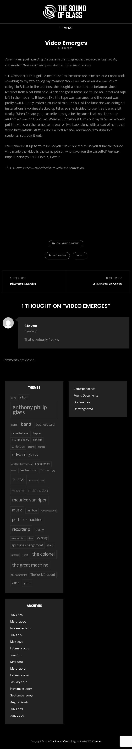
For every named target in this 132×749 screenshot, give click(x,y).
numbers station (48, 511)
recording (59, 255)
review (39, 530)
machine (18, 491)
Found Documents (68, 243)
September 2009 (21, 695)
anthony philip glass (30, 410)
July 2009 (16, 709)
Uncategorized (83, 409)
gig (53, 471)
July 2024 (16, 635)
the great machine (30, 565)
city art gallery (20, 440)
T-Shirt (25, 555)
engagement (42, 464)
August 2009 (19, 702)
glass (18, 480)
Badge (14, 425)
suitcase (15, 555)
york (27, 583)
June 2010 (16, 655)
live (42, 481)
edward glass (25, 455)
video (80, 255)
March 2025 (18, 621)
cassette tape (20, 433)
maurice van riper (29, 500)
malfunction (38, 491)
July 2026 (16, 615)
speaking (41, 538)
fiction (45, 470)
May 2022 (16, 642)
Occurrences (82, 402)
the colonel (43, 554)
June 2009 (17, 715)
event (13, 471)
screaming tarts (18, 538)
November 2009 (21, 689)
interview (33, 481)
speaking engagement (27, 545)
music (17, 510)
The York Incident (42, 575)
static (50, 545)
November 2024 (20, 628)
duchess (41, 447)
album (24, 397)
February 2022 (19, 648)
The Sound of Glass (60, 741)
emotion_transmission (21, 464)
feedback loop (28, 470)
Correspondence (84, 389)
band (26, 424)
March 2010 (18, 668)
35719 (13, 398)
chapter (36, 433)
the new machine (19, 575)
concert (37, 440)
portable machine (27, 520)
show (30, 538)
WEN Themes (94, 741)
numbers (32, 510)
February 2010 (19, 675)
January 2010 (19, 682)
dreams (31, 447)
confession (18, 446)
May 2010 (16, 662)
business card (45, 425)
